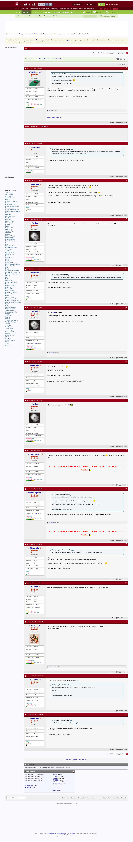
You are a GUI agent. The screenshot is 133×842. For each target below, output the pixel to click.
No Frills (7, 279)
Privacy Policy (120, 798)
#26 (126, 544)
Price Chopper (9, 290)
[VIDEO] (55, 780)
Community (33, 16)
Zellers (7, 345)
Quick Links (55, 16)
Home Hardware (10, 239)
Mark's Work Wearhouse (12, 264)
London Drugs (9, 257)
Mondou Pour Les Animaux (13, 272)
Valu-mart (8, 338)
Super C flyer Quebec (11, 320)
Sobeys (7, 314)
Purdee (34, 223)
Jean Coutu (8, 249)
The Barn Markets (10, 322)
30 (122, 59)
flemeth (34, 587)
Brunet (7, 203)
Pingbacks (28, 785)
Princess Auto (9, 294)
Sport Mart (8, 315)
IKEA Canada (9, 246)
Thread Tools (121, 64)
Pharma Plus (9, 289)
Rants (81, 9)
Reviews (75, 9)
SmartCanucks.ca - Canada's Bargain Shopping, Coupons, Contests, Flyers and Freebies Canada (93, 798)
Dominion (8, 213)
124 (36, 254)
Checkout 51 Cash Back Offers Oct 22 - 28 (46, 59)
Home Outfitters (10, 241)
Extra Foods (9, 214)
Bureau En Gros (10, 204)
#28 (126, 621)
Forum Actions (44, 16)
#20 (126, 268)
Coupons (42, 9)
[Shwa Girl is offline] (34, 639)
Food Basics (9, 223)
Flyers (48, 9)
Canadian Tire (9, 208)
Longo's (7, 259)
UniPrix (7, 333)
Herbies (7, 234)
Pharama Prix (9, 287)
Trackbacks (56, 784)
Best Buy (8, 199)
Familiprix (8, 218)
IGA (6, 244)
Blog (18, 12)
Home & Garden (89, 9)
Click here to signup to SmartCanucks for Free (36, 126)
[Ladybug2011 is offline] (34, 83)
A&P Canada (9, 194)
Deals (27, 9)
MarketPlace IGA (10, 266)
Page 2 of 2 (111, 53)
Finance (69, 9)
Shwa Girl (35, 626)
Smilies (55, 776)
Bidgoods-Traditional (11, 201)
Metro (7, 269)
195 (36, 99)
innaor (50, 110)
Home (22, 9)
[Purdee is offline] (34, 236)
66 (35, 607)
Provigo (7, 295)
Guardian (8, 232)
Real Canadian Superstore (13, 300)
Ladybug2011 (35, 72)
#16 (126, 68)
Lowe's (7, 261)
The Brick (8, 325)
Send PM (112, 122)
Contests (62, 9)
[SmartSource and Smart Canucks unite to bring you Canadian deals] (13, 182)
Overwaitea (8, 280)
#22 (126, 361)
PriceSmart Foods (10, 292)
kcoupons (35, 147)
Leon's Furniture (10, 254)
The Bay (7, 323)
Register (114, 4)
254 (36, 474)
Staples (7, 317)
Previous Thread (71, 759)
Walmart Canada (10, 340)
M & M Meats (9, 262)
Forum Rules (56, 790)
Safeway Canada (10, 307)
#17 (126, 143)
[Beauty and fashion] (105, 9)
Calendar (24, 16)
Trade (113, 12)
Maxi (6, 267)
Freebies (54, 9)
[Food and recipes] (107, 9)
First (119, 53)
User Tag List (28, 48)
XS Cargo (8, 342)
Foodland (8, 224)
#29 (126, 675)
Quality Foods (9, 297)
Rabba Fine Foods (10, 299)
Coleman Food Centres (12, 209)
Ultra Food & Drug (10, 332)
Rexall (7, 304)
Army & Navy (9, 196)
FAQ (18, 16)
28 (35, 167)
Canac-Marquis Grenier (12, 206)
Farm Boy (8, 219)
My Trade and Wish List (54, 117)
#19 (126, 219)
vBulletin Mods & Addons (69, 833)
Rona (6, 305)
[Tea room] (101, 9)
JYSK (7, 251)
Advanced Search (109, 16)
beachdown (52, 667)
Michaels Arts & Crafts (12, 270)
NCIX (7, 277)
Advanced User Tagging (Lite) (56, 833)
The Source (8, 327)
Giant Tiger (8, 229)
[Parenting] (110, 9)
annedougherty (34, 454)
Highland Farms (10, 236)
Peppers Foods (9, 285)
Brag (88, 12)
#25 (126, 488)
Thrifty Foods (9, 328)
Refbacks (28, 787)
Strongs (7, 318)
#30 (126, 714)
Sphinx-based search (72, 836)
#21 (126, 307)
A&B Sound (8, 193)
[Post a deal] (115, 9)
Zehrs (7, 343)
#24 (126, 450)
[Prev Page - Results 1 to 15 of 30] (122, 53)
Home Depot (9, 237)
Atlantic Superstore (11, 198)
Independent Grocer (11, 247)
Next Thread (82, 759)
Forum (26, 12)
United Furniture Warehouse (10, 336)
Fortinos (7, 226)
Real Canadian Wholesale (13, 302)
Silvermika (34, 184)
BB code (56, 774)
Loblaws (7, 256)
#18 (126, 180)
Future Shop (9, 228)
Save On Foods (10, 309)
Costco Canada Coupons (12, 211)
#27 (126, 582)
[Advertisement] (63, 134)
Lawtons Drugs (9, 252)
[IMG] (55, 778)
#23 (126, 400)
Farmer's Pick (9, 221)
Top (73, 12)
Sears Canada (9, 310)
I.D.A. (7, 242)
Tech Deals (34, 9)
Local (99, 12)
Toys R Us (8, 330)
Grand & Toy (9, 231)
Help (108, 4)
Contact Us (65, 798)
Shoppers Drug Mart (11, 312)
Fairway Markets (10, 216)
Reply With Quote (122, 122)
